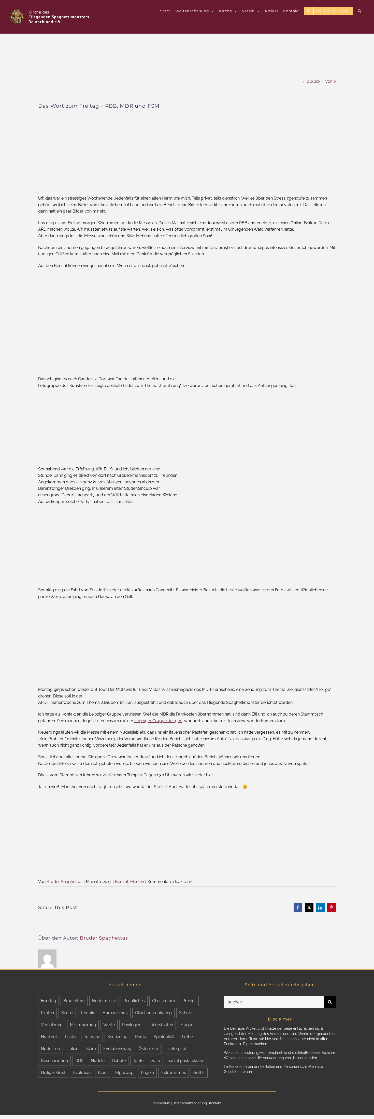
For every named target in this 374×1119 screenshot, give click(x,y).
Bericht (121, 881)
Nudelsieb (50, 1048)
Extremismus (173, 1072)
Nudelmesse (104, 1000)
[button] (359, 10)
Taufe (138, 1060)
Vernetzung (52, 1024)
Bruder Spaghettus (64, 881)
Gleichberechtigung (153, 1012)
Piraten (47, 1012)
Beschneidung (54, 1060)
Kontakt (215, 1103)
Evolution (82, 1072)
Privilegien (131, 1024)
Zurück (313, 81)
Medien (137, 881)
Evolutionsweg (117, 1048)
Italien (72, 1048)
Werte (109, 1024)
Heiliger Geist (53, 1072)
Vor (328, 81)
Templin (87, 1012)
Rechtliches (134, 1000)
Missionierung (83, 1024)
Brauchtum (74, 1000)
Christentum (163, 1000)
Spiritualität (164, 1036)
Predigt (189, 1000)
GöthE (199, 1072)
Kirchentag (117, 1036)
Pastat (71, 1036)
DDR (79, 1060)
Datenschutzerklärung (189, 1103)
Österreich (148, 1048)
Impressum (161, 1103)
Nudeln (98, 1060)
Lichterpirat (175, 1048)
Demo (140, 1036)
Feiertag (48, 1000)
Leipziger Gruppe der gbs (158, 720)
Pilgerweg (124, 1072)
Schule (185, 1012)
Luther (188, 1036)
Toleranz (92, 1036)
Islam (91, 1048)
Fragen (186, 1024)
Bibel (102, 1072)
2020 (155, 1060)
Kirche (67, 1012)
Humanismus (115, 1012)
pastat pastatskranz (185, 1060)
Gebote (119, 1060)
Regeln (147, 1072)
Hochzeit (49, 1036)
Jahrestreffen (161, 1024)
